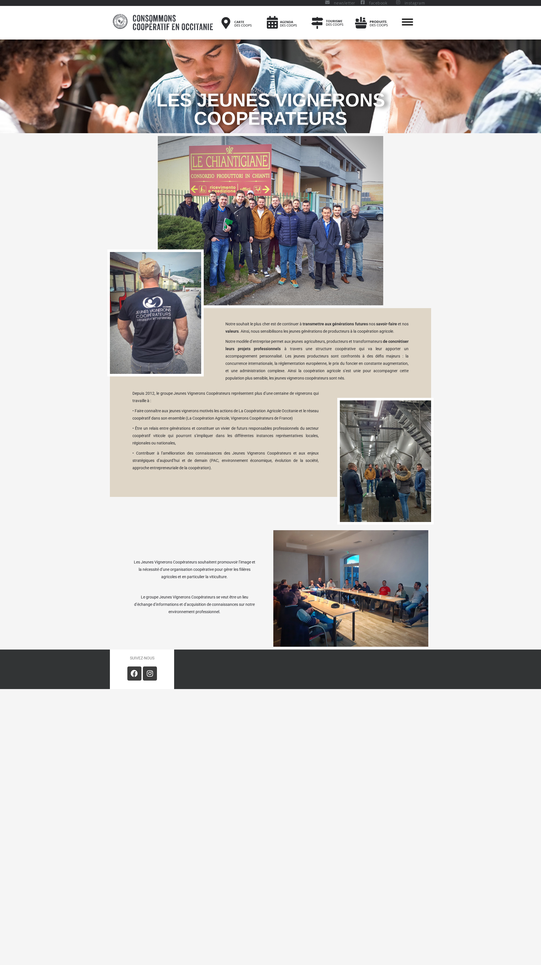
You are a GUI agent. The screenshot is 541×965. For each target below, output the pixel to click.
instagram (415, 3)
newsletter (344, 3)
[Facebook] (134, 673)
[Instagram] (150, 673)
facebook (378, 3)
